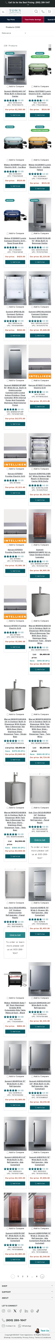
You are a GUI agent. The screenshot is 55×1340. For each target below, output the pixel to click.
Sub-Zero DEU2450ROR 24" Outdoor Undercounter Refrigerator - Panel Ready (40, 817)
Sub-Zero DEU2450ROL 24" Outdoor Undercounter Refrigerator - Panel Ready (15, 913)
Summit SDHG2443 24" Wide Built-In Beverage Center (15, 93)
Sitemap (7, 1337)
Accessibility (16, 1337)
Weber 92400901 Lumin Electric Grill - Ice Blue (15, 166)
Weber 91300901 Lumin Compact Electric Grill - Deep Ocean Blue (15, 240)
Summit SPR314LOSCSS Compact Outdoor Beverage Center (40, 314)
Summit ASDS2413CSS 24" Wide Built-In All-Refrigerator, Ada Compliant (39, 1085)
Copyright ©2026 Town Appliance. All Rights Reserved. (27, 1335)
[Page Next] (42, 1276)
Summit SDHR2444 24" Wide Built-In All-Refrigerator (40, 1005)
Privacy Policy (28, 1337)
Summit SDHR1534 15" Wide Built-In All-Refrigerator (15, 1083)
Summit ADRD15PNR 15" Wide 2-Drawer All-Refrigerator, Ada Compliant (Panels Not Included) (40, 1238)
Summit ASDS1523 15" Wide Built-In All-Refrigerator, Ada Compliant (39, 1161)
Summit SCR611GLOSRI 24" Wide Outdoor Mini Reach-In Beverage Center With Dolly (40, 477)
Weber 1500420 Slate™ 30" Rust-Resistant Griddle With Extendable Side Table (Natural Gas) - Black (15, 1008)
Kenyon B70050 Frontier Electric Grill (15, 475)
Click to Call (39, 840)
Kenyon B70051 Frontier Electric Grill (40, 386)
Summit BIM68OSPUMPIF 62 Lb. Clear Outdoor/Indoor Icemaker (40, 553)
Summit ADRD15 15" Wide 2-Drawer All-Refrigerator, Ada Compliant (39, 911)
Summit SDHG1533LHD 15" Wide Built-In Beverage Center (40, 240)
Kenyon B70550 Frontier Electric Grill (15, 551)
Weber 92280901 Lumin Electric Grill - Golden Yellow (40, 167)
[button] (3, 12)
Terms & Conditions (43, 1337)
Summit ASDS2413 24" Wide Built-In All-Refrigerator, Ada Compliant (15, 1161)
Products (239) (13, 27)
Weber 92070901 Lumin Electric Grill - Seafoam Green (40, 93)
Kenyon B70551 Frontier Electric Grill (15, 627)
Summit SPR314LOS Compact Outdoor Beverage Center (15, 314)
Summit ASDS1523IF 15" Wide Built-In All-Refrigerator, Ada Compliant (15, 1237)
